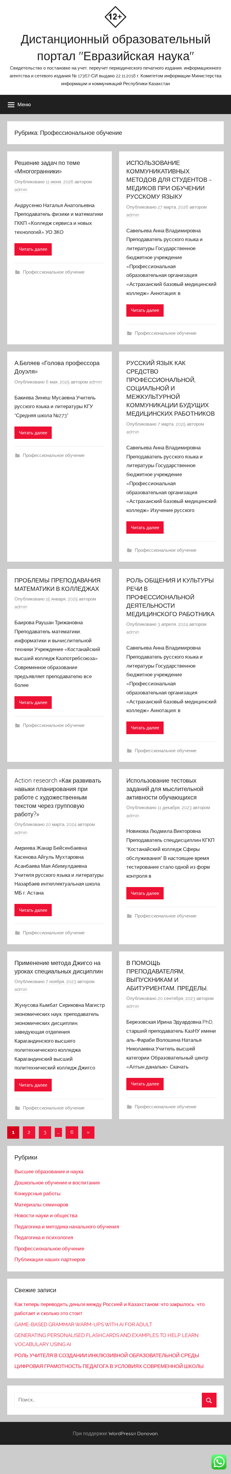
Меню (24, 104)
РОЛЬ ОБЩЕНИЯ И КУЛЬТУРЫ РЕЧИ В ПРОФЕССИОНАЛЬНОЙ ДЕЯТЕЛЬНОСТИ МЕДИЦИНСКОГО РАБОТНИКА (170, 597)
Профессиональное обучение (54, 272)
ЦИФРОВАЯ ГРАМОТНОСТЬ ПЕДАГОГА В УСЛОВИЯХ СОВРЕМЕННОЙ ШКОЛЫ (109, 1366)
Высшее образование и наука (48, 1171)
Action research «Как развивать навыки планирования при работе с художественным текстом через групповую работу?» (57, 797)
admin (20, 189)
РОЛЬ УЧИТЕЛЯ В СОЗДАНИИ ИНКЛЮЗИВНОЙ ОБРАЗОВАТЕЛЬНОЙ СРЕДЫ (106, 1355)
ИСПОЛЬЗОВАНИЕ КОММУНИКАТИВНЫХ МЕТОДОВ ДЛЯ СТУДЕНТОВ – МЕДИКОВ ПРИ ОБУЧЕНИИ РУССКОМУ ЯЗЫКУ (169, 179)
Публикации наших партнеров (49, 1259)
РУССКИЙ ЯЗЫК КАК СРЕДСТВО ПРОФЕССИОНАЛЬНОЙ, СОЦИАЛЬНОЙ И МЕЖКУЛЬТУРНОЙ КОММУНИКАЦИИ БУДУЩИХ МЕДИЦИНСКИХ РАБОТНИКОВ (170, 388)
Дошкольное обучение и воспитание (57, 1183)
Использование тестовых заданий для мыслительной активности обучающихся (164, 789)
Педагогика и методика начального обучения (66, 1227)
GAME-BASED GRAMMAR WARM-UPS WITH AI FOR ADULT (83, 1324)
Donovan (147, 1433)
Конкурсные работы (37, 1193)
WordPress (121, 1433)
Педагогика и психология (43, 1237)
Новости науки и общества (45, 1215)
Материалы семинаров (41, 1205)
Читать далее (33, 249)
